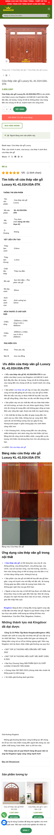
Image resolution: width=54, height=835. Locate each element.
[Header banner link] (26, 2)
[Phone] (4, 815)
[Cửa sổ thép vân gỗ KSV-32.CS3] (14, 793)
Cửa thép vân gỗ (19, 70)
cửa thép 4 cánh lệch (38, 149)
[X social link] (12, 156)
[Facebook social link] (8, 156)
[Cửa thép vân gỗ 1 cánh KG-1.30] (38, 793)
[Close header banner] (49, 2)
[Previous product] (3, 75)
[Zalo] (4, 822)
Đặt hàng (20, 109)
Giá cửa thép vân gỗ (18, 447)
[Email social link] (15, 156)
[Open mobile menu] (48, 8)
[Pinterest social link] (18, 156)
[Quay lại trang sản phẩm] (6, 75)
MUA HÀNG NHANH (12, 126)
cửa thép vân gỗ (8, 152)
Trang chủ (6, 70)
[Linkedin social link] (21, 156)
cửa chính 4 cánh (13, 149)
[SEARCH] (48, 15)
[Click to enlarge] (6, 61)
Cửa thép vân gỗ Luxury (37, 70)
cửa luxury (25, 149)
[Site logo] (8, 9)
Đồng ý (26, 830)
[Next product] (9, 75)
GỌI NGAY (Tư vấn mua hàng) (20, 117)
